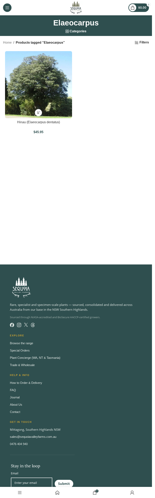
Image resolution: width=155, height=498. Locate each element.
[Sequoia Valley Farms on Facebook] (12, 325)
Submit (64, 483)
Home (7, 42)
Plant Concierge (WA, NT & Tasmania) (35, 357)
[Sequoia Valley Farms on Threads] (33, 325)
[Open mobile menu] (7, 8)
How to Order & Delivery (26, 382)
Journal (15, 397)
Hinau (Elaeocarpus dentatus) (38, 122)
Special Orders (20, 350)
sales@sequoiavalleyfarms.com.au (33, 436)
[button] (38, 112)
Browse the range (21, 343)
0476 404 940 (19, 444)
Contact (15, 412)
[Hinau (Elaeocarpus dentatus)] (38, 84)
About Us (16, 404)
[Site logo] (76, 7)
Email (14, 473)
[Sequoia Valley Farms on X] (26, 325)
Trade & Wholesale (22, 365)
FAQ (13, 390)
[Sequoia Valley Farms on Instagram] (19, 325)
